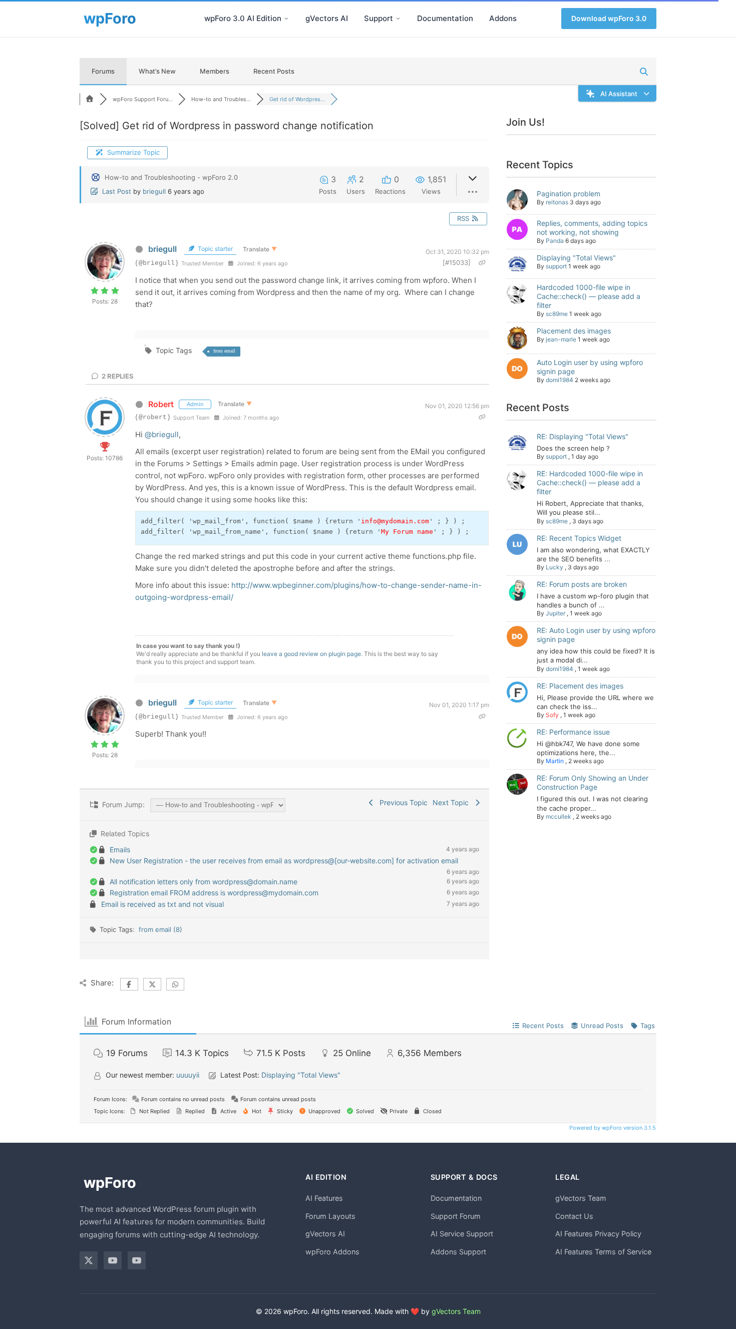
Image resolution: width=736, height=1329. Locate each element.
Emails (120, 849)
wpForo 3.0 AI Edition (242, 18)
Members (214, 71)
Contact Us (574, 1216)
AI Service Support (462, 1233)
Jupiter (555, 613)
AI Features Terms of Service (603, 1251)
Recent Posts (273, 71)
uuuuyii (187, 1075)
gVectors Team (580, 1198)
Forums (103, 71)
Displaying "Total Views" (576, 257)
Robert (161, 404)
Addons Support (458, 1251)
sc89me (557, 313)
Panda (555, 240)
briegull (154, 191)
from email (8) (160, 929)
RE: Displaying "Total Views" (582, 436)
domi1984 (559, 380)
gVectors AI (326, 18)
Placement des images (574, 330)
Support (378, 18)
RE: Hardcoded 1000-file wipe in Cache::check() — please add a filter (590, 482)
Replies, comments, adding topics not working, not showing (592, 227)
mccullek (558, 816)
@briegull (162, 434)
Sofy (552, 715)
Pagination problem (568, 193)
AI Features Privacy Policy (598, 1233)
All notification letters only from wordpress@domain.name (203, 881)
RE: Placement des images (580, 686)
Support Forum (456, 1216)
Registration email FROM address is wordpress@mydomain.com (214, 892)
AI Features (324, 1198)
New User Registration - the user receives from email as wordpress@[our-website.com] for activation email (284, 860)
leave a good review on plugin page (311, 653)
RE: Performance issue (573, 732)
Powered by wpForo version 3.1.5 (612, 1127)
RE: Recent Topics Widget (579, 538)
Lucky (554, 567)
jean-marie (561, 339)
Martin (555, 761)
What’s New (157, 71)
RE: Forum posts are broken (582, 584)
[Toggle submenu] (286, 19)
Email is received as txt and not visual (162, 904)
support (556, 266)
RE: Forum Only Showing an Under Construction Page (592, 782)
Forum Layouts (330, 1216)
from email (224, 351)
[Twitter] (89, 1260)
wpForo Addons (332, 1251)
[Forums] (89, 99)
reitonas (557, 202)
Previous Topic (402, 802)
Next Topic (453, 802)
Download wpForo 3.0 (608, 18)
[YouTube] (113, 1260)
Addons (503, 18)
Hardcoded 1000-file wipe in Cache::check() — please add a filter (588, 296)
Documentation (445, 18)
